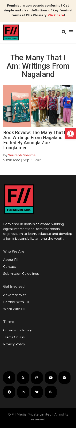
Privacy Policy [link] (14, 344)
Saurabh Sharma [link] (21, 155)
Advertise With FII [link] (17, 295)
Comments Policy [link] (17, 330)
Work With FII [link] (14, 309)
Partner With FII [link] (16, 302)
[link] (70, 133)
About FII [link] (10, 260)
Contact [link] (9, 267)
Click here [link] (56, 15)
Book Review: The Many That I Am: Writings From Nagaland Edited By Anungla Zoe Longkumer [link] (34, 140)
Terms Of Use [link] (14, 337)
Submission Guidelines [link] (21, 274)
